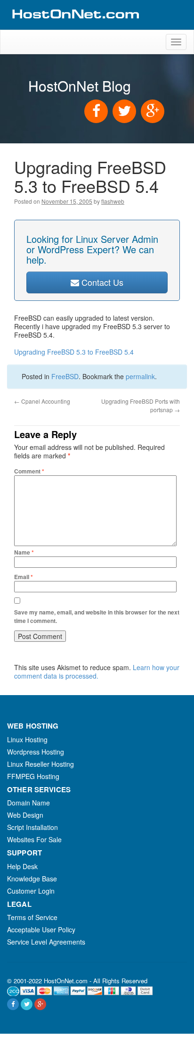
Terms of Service (32, 917)
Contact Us (101, 282)
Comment (29, 471)
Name (24, 552)
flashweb (112, 201)
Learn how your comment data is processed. (96, 671)
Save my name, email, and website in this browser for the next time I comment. (96, 616)
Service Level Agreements (46, 941)
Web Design (25, 815)
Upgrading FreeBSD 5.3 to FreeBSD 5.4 (74, 352)
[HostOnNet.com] (75, 25)
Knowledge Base (32, 878)
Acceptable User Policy (41, 929)
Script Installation (32, 827)
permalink (140, 376)
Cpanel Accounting (42, 401)
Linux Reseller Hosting (40, 764)
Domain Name (28, 802)
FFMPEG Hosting (33, 776)
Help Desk (22, 866)
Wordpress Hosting (35, 751)
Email (23, 576)
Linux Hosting (27, 739)
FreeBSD (65, 376)
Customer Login (31, 891)
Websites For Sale (34, 839)
